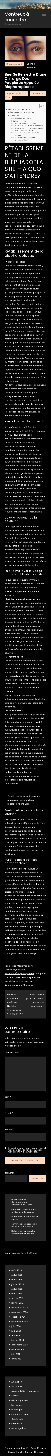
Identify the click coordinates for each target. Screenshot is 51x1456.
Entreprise (16, 1405)
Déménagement (20, 1400)
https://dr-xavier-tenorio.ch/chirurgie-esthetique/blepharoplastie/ (20, 970)
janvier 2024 (17, 1340)
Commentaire (13, 1052)
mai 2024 (16, 1331)
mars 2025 (16, 1293)
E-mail (9, 1113)
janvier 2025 (17, 1303)
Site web (9, 1129)
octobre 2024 (18, 1317)
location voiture (19, 1414)
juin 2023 (16, 1354)
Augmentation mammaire (25, 1391)
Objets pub (17, 1419)
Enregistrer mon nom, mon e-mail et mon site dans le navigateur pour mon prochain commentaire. (27, 1150)
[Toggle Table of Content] (40, 106)
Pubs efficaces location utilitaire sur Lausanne (23, 1210)
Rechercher (11, 1172)
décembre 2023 (19, 1344)
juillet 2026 (17, 1275)
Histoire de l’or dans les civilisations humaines (23, 1232)
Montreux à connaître (17, 17)
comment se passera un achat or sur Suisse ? (24, 1225)
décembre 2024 (19, 1307)
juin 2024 (16, 1326)
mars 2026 (16, 1279)
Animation (16, 1381)
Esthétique (16, 1409)
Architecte (16, 1386)
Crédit (14, 1395)
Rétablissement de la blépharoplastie (21, 119)
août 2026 (16, 1270)
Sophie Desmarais (16, 93)
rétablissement (27, 229)
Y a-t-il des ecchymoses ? (26, 123)
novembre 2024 (19, 1312)
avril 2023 (16, 1358)
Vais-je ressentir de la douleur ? (29, 126)
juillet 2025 (16, 1289)
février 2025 (17, 1298)
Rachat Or (16, 1423)
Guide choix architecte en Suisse (25, 1218)
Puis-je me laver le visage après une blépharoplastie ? (29, 129)
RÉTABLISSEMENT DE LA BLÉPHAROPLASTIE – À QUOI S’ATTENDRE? (21, 112)
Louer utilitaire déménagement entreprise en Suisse (21, 1202)
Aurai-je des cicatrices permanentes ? (25, 138)
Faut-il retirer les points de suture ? (27, 134)
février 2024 (17, 1335)
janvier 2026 (17, 1284)
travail (37, 722)
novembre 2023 (19, 1349)
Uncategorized (14, 64)
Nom (8, 1097)
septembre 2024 (20, 1321)
